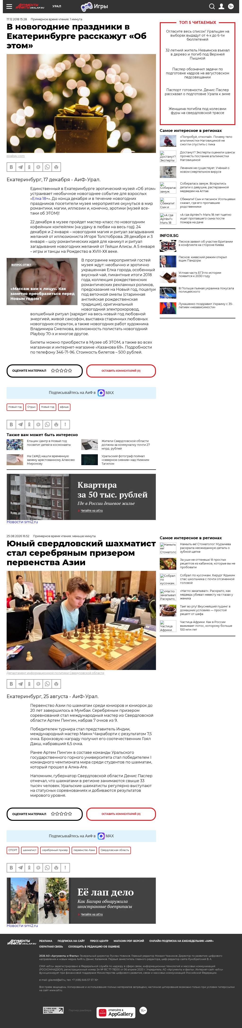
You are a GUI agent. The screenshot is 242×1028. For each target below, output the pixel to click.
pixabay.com (16, 156)
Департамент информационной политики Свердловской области (55, 673)
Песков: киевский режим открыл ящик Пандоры (203, 259)
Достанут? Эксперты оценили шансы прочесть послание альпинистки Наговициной (207, 156)
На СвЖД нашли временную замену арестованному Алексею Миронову (51, 459)
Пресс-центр (99, 941)
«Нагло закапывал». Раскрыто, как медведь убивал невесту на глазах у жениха (206, 594)
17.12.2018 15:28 (17, 19)
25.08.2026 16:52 (18, 536)
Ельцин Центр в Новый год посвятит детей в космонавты (49, 443)
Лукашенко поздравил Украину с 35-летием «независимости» (206, 305)
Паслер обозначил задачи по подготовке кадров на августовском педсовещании (197, 73)
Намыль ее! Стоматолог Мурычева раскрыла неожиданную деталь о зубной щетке (205, 547)
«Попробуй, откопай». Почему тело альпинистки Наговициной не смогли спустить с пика (206, 140)
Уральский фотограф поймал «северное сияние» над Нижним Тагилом (125, 459)
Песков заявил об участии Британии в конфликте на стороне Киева (206, 243)
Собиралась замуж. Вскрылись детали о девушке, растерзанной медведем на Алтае (204, 187)
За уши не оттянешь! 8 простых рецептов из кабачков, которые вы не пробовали (207, 563)
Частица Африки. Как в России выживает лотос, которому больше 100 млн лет (206, 625)
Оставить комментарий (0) (121, 370)
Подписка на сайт (71, 941)
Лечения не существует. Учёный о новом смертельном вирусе (204, 169)
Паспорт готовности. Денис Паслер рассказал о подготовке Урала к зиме (197, 92)
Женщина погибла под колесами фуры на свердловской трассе (197, 111)
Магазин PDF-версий (129, 941)
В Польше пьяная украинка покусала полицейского (206, 290)
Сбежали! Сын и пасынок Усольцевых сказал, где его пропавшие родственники (207, 202)
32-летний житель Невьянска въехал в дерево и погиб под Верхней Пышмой (198, 54)
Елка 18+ (40, 198)
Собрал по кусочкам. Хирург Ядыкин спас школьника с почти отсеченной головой (207, 579)
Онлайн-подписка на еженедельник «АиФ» (181, 941)
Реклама (45, 941)
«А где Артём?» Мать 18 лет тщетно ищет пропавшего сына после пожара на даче (205, 218)
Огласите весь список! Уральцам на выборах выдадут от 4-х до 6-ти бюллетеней (197, 35)
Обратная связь (51, 946)
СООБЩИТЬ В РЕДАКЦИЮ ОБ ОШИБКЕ (94, 946)
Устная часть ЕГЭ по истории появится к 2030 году (200, 274)
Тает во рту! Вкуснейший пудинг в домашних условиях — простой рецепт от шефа (205, 610)
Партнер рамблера (80, 1010)
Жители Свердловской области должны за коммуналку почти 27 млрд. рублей (126, 444)
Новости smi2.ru (22, 522)
